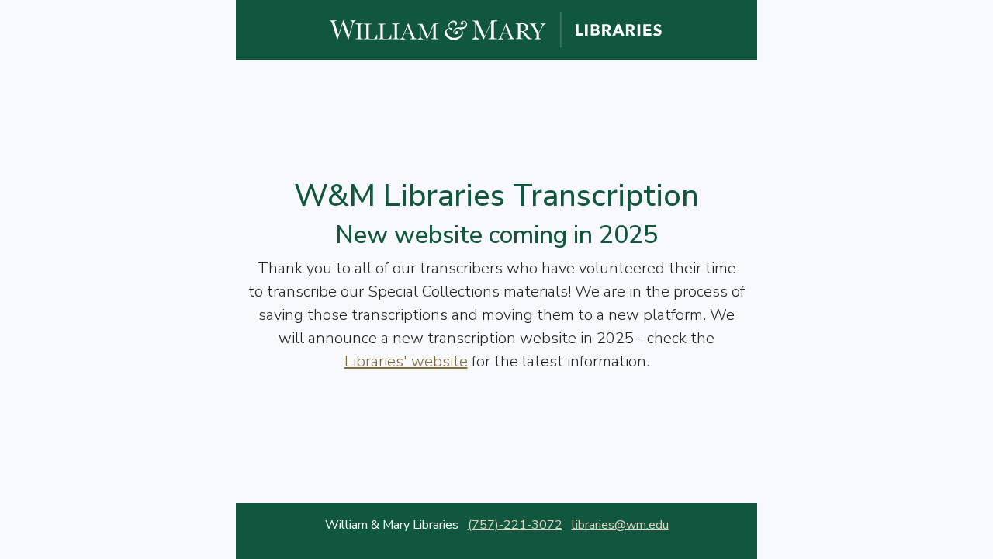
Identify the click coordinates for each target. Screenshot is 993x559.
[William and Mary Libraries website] (496, 28)
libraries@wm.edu (620, 524)
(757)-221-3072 (515, 524)
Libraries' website (406, 361)
